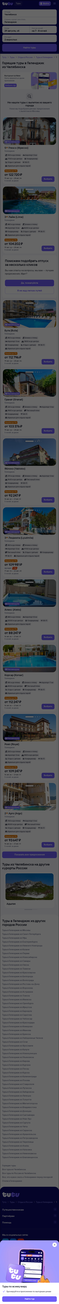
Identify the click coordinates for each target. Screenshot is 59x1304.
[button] (29, 1299)
